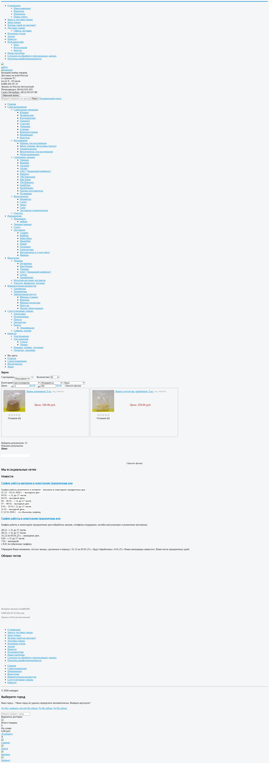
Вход (16, 44)
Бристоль (25, 137)
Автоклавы (20, 314)
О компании (14, 5)
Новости (12, 39)
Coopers (24, 232)
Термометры (20, 291)
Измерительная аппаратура (21, 286)
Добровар (25, 126)
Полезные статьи (16, 33)
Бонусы (18, 50)
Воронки (24, 300)
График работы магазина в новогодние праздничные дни (37, 483)
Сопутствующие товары (20, 311)
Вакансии (19, 11)
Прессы (18, 319)
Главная (11, 104)
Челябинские (27, 115)
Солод (23, 202)
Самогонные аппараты (26, 109)
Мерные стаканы (29, 297)
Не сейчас (32, 708)
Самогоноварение (17, 107)
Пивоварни (20, 218)
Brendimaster (26, 134)
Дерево (24, 344)
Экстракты (19, 230)
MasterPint (25, 241)
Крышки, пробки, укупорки (28, 347)
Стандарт (25, 123)
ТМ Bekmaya (27, 182)
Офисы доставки (23, 30)
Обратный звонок (10, 95)
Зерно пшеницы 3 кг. (39, 391)
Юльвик (24, 112)
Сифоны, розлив (22, 330)
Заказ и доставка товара (20, 19)
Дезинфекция (27, 327)
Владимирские (28, 118)
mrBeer (23, 221)
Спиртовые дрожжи (24, 157)
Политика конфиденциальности (24, 58)
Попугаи (24, 305)
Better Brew (26, 238)
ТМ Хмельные (27, 176)
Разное (17, 325)
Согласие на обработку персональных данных (32, 56)
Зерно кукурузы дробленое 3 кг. (134, 391)
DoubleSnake (26, 188)
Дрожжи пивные (23, 224)
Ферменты (25, 199)
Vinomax (24, 160)
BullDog (24, 235)
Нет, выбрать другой (16, 708)
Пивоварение (14, 216)
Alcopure (24, 165)
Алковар (24, 129)
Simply (23, 244)
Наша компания (22, 8)
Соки (23, 207)
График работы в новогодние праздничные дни (30, 518)
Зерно (23, 204)
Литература (20, 322)
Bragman (24, 162)
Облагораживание (29, 154)
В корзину (7, 734)
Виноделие (13, 258)
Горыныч (25, 121)
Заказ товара (14, 22)
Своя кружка (27, 249)
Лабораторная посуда (25, 294)
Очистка (18, 213)
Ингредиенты (21, 196)
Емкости (12, 333)
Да (2, 708)
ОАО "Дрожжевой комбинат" (35, 171)
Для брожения (21, 336)
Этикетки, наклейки (24, 350)
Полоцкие (25, 246)
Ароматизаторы (28, 148)
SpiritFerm (25, 185)
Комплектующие (29, 132)
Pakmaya (24, 174)
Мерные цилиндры (30, 302)
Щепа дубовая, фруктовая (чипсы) (38, 146)
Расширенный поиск (50, 98)
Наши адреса (20, 16)
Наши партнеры (16, 53)
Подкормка (26, 193)
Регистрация (20, 47)
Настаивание (21, 140)
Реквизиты (19, 14)
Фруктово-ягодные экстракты (29, 280)
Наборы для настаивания (33, 143)
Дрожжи (18, 260)
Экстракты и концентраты (34, 210)
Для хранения (21, 339)
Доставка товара (16, 28)
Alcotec (24, 168)
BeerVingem (26, 266)
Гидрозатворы (21, 316)
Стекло (24, 341)
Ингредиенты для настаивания (36, 151)
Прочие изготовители (31, 190)
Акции (11, 36)
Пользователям (15, 42)
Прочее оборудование (31, 308)
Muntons (24, 255)
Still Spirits (25, 179)
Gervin (23, 274)
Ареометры (20, 288)
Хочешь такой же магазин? (21, 25)
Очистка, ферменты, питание (29, 283)
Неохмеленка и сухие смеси (35, 252)
